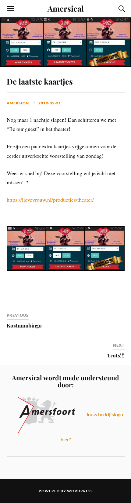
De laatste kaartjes (40, 81)
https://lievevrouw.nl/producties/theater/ (50, 199)
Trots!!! (116, 355)
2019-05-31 (49, 103)
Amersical (66, 8)
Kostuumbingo (24, 325)
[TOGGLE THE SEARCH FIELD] (121, 9)
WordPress (80, 491)
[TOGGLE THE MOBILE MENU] (10, 9)
